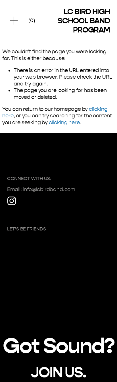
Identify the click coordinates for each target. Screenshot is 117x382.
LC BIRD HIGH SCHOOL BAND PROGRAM (84, 20)
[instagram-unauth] (11, 200)
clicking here (64, 122)
